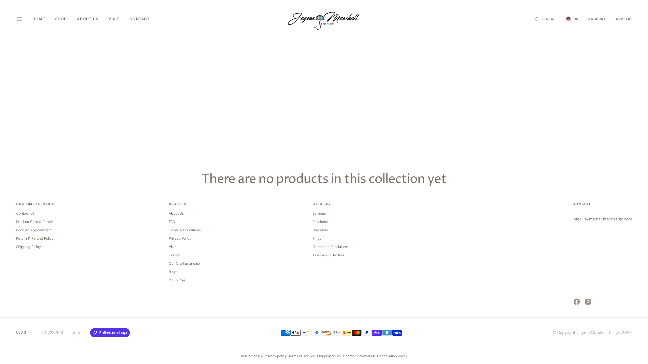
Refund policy (252, 356)
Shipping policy (329, 356)
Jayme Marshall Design (598, 332)
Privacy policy (276, 356)
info (76, 332)
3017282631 (52, 332)
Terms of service (302, 356)
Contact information (359, 356)
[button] (545, 19)
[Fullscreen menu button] (19, 19)
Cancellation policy (392, 356)
